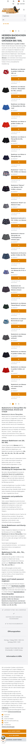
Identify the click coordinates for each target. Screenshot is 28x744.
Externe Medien (9, 718)
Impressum (5, 707)
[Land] (18, 1)
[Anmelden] (8, 1)
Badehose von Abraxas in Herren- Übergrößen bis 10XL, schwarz (18, 88)
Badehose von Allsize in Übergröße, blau (18, 155)
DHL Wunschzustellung (11, 720)
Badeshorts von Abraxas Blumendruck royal (18, 319)
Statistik (6, 716)
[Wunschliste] (13, 4)
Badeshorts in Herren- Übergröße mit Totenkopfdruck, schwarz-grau (18, 236)
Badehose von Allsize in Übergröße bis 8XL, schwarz (18, 139)
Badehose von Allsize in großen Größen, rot (18, 122)
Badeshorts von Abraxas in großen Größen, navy (18, 352)
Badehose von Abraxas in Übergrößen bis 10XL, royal (18, 106)
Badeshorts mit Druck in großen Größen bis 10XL (18, 254)
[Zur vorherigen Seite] (6, 31)
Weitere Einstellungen (8, 726)
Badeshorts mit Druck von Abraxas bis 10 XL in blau (18, 270)
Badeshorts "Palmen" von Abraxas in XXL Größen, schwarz (17, 187)
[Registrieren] (13, 1)
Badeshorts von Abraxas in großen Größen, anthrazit (18, 336)
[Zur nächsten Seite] (23, 31)
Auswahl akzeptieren (14, 739)
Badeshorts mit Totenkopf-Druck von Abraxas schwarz (17, 288)
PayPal (6, 722)
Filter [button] (7, 23)
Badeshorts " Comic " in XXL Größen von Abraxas (18, 171)
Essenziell (7, 714)
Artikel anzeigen (18, 79)
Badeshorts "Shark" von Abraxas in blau (18, 203)
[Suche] (23, 1)
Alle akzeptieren (14, 731)
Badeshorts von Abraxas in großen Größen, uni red (18, 369)
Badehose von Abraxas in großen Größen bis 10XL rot (18, 71)
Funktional (7, 724)
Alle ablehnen (14, 735)
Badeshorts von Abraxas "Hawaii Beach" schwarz (18, 304)
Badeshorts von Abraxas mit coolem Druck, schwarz (18, 386)
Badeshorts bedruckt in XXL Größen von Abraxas (18, 219)
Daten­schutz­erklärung (14, 711)
